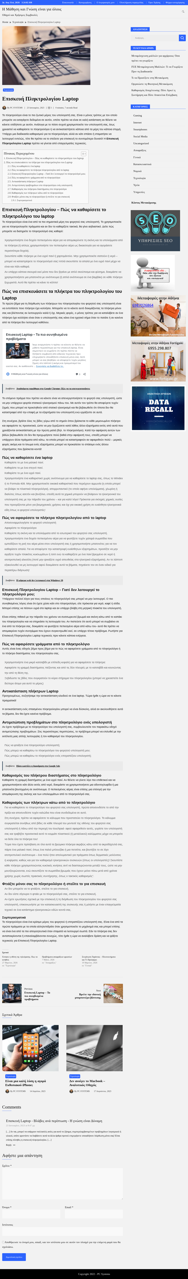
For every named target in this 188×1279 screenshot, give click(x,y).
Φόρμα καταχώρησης (175, 2)
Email (69, 1207)
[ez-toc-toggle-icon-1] (82, 153)
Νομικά (137, 171)
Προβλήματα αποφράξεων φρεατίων (57, 957)
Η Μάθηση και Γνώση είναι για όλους (31, 9)
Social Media (140, 136)
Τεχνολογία (8, 90)
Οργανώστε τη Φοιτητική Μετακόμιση (152, 83)
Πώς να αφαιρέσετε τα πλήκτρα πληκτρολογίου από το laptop (40, 170)
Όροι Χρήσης (154, 2)
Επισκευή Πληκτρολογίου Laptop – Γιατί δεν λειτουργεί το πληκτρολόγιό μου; (48, 174)
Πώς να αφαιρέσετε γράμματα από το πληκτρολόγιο (36, 177)
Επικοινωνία (68, 2)
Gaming (137, 115)
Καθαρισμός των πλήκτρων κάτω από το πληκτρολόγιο (37, 193)
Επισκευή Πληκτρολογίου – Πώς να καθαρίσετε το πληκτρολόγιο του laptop (45, 158)
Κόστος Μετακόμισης (143, 202)
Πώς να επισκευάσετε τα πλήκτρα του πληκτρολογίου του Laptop (39, 162)
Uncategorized (141, 143)
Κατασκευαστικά (142, 164)
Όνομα (6, 1207)
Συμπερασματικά (24, 200)
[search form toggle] (183, 11)
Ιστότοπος (7, 1224)
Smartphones (140, 129)
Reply (9, 1145)
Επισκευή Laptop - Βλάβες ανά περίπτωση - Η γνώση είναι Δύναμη (54, 1121)
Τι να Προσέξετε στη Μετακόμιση (149, 77)
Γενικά (137, 157)
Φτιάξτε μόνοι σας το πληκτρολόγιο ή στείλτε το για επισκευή (41, 196)
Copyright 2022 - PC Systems (94, 1274)
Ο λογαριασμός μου (105, 2)
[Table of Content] (83, 153)
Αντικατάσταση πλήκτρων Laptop (27, 181)
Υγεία (136, 185)
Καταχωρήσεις (85, 2)
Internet (137, 122)
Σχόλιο (7, 1165)
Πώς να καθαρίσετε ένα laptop (26, 166)
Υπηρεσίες (139, 192)
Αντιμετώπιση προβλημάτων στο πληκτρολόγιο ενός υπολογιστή (42, 185)
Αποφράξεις (139, 150)
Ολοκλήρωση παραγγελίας (131, 2)
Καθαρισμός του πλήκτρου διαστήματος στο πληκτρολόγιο (39, 189)
